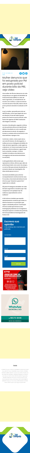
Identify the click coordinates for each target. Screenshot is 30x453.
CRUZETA (11, 372)
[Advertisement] (15, 19)
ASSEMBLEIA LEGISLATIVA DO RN (21, 369)
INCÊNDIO (11, 374)
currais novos (17, 372)
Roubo (15, 380)
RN (22, 379)
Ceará (18, 371)
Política (11, 379)
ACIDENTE (4, 369)
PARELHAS (9, 377)
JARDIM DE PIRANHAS (18, 374)
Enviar (18, 264)
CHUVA (21, 371)
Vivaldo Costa (13, 382)
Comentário (7, 235)
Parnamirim (14, 377)
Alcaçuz (8, 369)
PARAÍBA (5, 377)
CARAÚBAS (14, 371)
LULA (3, 376)
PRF (14, 379)
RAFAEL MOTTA (18, 379)
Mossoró (7, 376)
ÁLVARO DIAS (23, 382)
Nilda (13, 376)
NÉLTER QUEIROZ (18, 376)
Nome (6, 249)
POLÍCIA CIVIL (24, 377)
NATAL (10, 376)
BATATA (6, 371)
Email (6, 256)
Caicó (10, 371)
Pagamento (25, 376)
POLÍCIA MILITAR (5, 379)
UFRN (9, 382)
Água (18, 382)
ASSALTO (12, 369)
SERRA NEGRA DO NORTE (22, 380)
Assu (3, 371)
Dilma (21, 372)
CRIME (7, 372)
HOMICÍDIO (6, 374)
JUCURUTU (25, 374)
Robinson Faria (10, 380)
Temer (5, 382)
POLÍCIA (19, 377)
